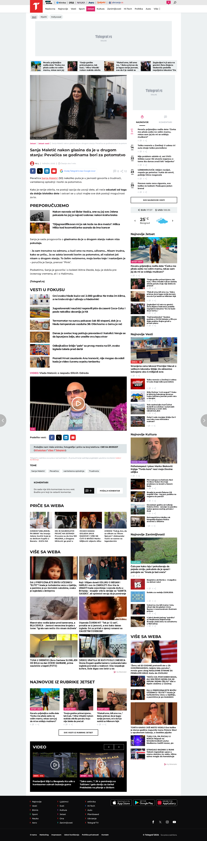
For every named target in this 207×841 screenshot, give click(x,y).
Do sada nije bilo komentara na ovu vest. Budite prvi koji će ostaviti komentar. (54, 490)
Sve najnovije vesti (154, 200)
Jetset (33, 143)
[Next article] (204, 420)
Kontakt (105, 835)
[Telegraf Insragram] (167, 822)
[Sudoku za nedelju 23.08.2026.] (138, 596)
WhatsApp (40, 450)
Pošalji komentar (110, 491)
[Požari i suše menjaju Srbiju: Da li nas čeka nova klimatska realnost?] (138, 421)
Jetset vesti (43, 143)
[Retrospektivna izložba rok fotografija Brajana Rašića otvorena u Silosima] (138, 521)
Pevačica (54, 471)
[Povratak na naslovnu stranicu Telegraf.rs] (36, 6)
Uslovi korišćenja (71, 835)
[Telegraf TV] (174, 822)
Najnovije (143, 234)
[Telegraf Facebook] (153, 822)
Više (156, 8)
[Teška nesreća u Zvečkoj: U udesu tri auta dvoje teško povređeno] (138, 384)
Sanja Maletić (50, 178)
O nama (33, 835)
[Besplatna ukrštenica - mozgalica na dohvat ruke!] (138, 584)
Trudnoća (94, 471)
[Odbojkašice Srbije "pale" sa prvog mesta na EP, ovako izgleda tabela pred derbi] (40, 349)
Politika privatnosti (90, 835)
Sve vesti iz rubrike (78, 732)
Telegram (60, 450)
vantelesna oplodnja (74, 471)
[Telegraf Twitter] (160, 822)
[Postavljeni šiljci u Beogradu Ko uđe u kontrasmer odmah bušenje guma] (55, 765)
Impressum (56, 835)
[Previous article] (3, 420)
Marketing (44, 835)
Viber (51, 450)
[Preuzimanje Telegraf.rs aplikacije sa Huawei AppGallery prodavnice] (166, 803)
